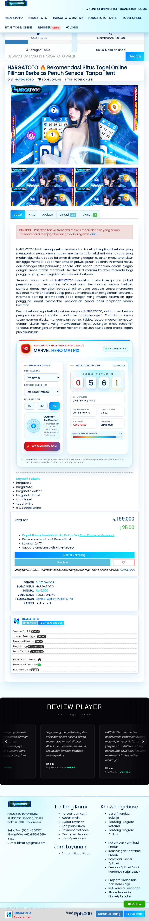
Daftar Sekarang (74, 555)
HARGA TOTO (38, 18)
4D (54, 405)
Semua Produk (26, 631)
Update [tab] (47, 214)
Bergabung (28, 646)
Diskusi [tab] (67, 214)
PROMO (141, 9)
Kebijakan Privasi (73, 826)
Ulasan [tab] (89, 214)
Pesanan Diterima (27, 641)
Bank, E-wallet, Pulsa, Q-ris (54, 599)
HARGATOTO (14, 18)
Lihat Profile (29, 622)
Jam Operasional (74, 838)
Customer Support (75, 834)
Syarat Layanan (73, 822)
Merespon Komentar (26, 664)
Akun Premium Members (97, 535)
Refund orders (25, 669)
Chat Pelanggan (52, 622)
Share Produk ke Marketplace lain (120, 894)
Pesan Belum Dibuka (26, 659)
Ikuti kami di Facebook (124, 888)
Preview (62, 562)
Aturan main (71, 818)
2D (29, 405)
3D (42, 405)
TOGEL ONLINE (131, 18)
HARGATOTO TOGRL (102, 18)
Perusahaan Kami (74, 813)
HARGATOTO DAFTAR (68, 18)
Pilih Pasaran (32, 371)
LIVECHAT (110, 9)
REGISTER (48, 27)
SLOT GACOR (45, 582)
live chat (136, 914)
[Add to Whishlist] (123, 562)
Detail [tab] (18, 214)
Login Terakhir (28, 651)
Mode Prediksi (32, 399)
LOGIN (73, 27)
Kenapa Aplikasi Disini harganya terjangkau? (124, 869)
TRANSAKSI (127, 9)
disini (93, 234)
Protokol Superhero (35, 385)
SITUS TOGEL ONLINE (18, 27)
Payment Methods (75, 830)
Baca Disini (128, 570)
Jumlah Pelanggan (29, 636)
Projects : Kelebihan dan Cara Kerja (122, 882)
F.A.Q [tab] (32, 214)
